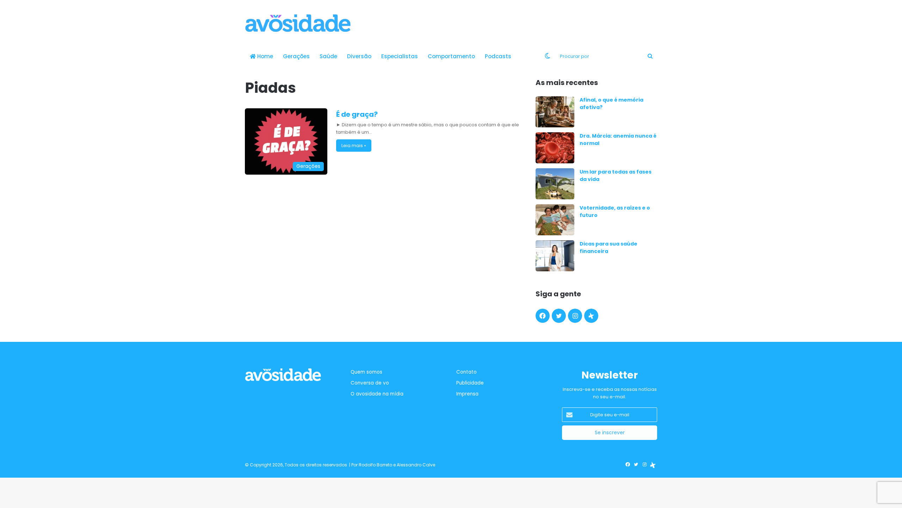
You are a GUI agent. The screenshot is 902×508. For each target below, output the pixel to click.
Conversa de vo (370, 383)
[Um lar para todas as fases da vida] (555, 183)
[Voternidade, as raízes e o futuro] (555, 219)
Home (264, 56)
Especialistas (399, 56)
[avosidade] (298, 23)
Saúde (328, 56)
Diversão (359, 56)
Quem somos (366, 372)
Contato (466, 372)
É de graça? (357, 114)
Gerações (296, 56)
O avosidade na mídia (377, 394)
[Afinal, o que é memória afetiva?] (555, 111)
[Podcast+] (591, 316)
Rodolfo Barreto (375, 465)
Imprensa (467, 394)
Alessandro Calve (416, 465)
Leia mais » (353, 145)
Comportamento (451, 56)
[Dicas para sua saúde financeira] (555, 255)
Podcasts (498, 56)
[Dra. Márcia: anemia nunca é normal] (555, 147)
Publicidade (470, 383)
